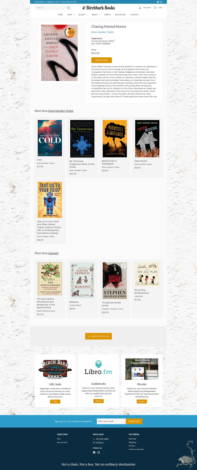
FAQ (59, 439)
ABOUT (95, 14)
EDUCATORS (120, 14)
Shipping (132, 442)
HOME (60, 14)
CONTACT (134, 14)
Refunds (132, 439)
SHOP (70, 14)
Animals (53, 253)
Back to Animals (100, 336)
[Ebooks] (142, 369)
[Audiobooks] (98, 369)
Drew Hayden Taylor (102, 32)
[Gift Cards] (55, 369)
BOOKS (82, 14)
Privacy (132, 446)
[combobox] (53, 7)
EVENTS (107, 14)
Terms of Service (136, 449)
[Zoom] (59, 53)
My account (62, 442)
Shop (55, 401)
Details (98, 401)
